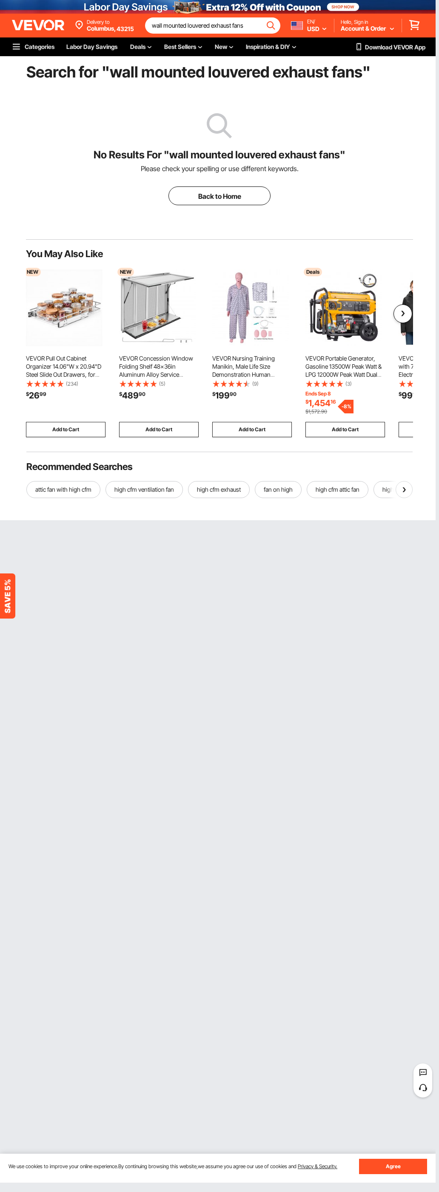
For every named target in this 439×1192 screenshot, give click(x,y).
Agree (393, 1166)
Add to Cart (65, 429)
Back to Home (219, 196)
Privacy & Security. (317, 1166)
